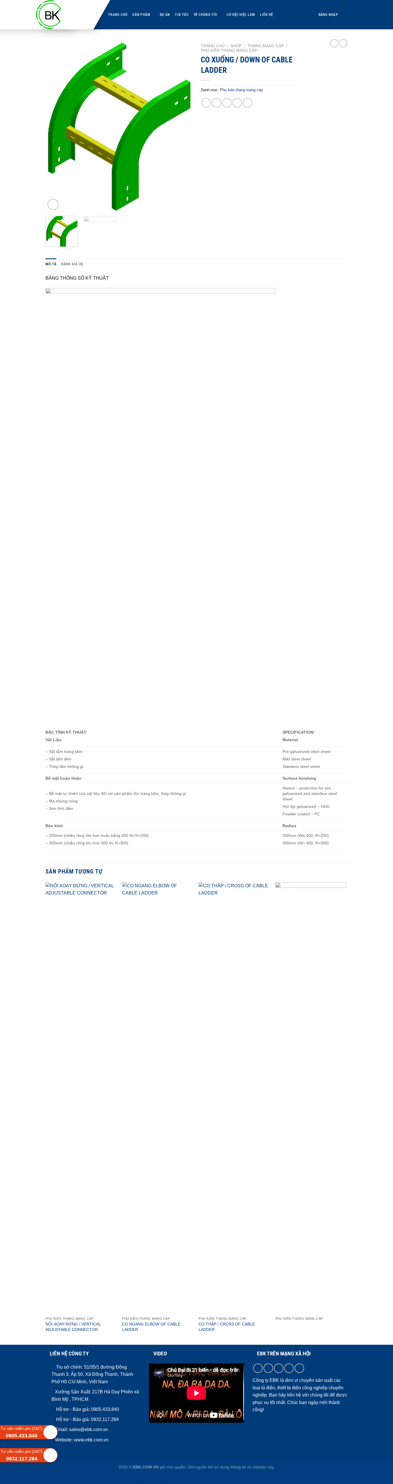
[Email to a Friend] (227, 103)
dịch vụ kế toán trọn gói (176, 1477)
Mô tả (50, 264)
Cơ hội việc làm (240, 14)
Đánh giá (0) (72, 264)
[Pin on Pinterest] (237, 103)
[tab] (50, 264)
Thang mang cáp (265, 46)
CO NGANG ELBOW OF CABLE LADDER (151, 1327)
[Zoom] (53, 204)
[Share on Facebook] (206, 103)
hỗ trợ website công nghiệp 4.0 (171, 1481)
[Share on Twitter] (216, 103)
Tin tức (182, 14)
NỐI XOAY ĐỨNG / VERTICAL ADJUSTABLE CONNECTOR (73, 1327)
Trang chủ (117, 14)
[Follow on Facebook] (258, 1368)
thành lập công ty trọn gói (142, 1477)
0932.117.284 (105, 1419)
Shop (236, 46)
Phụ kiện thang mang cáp (229, 50)
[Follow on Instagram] (268, 1368)
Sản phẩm (141, 14)
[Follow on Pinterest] (299, 1368)
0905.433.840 (104, 1409)
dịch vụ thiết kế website (233, 1477)
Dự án (165, 14)
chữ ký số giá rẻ (205, 1477)
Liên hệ (266, 14)
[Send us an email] (289, 1368)
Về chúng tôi (205, 14)
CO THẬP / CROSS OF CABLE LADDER (227, 1327)
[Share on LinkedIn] (247, 103)
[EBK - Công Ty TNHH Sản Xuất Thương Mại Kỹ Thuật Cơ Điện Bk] (60, 14)
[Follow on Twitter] (278, 1368)
